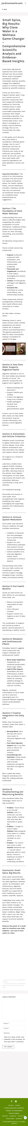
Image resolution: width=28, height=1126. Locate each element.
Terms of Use (22, 1116)
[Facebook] (11, 1101)
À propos (11, 1105)
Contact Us (12, 1116)
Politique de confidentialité (14, 1110)
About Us (5, 1116)
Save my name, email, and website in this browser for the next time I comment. (14, 1039)
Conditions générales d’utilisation (14, 1108)
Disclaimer (19, 1118)
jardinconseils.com (12, 3)
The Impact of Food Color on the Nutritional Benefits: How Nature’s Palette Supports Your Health (13, 985)
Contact (17, 1105)
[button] (25, 3)
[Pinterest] (16, 1101)
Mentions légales (14, 1113)
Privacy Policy (10, 1118)
